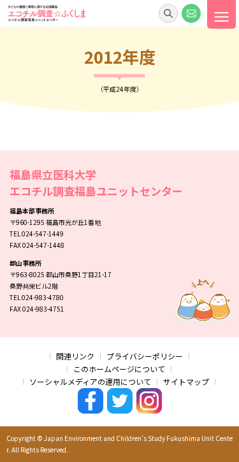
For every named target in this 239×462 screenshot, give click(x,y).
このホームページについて (119, 368)
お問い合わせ (191, 13)
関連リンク (75, 355)
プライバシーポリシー (144, 355)
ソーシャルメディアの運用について (90, 381)
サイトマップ (186, 381)
